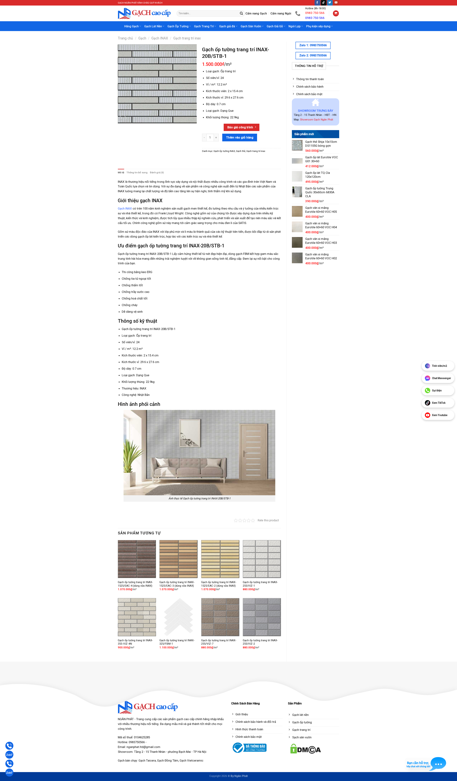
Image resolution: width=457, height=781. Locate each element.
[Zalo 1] (9, 755)
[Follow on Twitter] (330, 3)
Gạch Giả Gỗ (275, 26)
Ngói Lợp (294, 26)
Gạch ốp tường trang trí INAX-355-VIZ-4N (135, 642)
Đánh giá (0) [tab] (157, 172)
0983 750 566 (315, 13)
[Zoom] (122, 119)
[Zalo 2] (9, 773)
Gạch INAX (159, 38)
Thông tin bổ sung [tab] (137, 172)
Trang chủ (125, 38)
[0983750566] (298, 13)
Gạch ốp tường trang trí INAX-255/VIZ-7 (218, 642)
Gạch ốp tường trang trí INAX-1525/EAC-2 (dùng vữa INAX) (218, 584)
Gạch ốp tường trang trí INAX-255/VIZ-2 (260, 642)
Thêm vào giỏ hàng (239, 137)
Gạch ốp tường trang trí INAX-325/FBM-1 (177, 642)
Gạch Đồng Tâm (167, 760)
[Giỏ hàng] (336, 13)
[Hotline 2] (9, 764)
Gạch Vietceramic (191, 760)
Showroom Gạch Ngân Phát (316, 119)
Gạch (142, 38)
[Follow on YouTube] (336, 3)
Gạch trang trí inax (187, 38)
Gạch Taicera (147, 760)
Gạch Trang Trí (204, 26)
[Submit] (241, 13)
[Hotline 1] (9, 746)
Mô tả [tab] (121, 172)
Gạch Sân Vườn (251, 26)
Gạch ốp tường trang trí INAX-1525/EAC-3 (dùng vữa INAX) (177, 584)
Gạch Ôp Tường (178, 26)
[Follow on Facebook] (317, 3)
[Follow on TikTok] (324, 3)
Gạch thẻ (240, 151)
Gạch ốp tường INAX (224, 151)
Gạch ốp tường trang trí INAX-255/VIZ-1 (260, 584)
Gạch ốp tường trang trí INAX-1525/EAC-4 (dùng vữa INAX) (135, 584)
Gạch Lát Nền (153, 26)
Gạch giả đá (227, 26)
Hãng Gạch (131, 26)
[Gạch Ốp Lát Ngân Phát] (144, 13)
